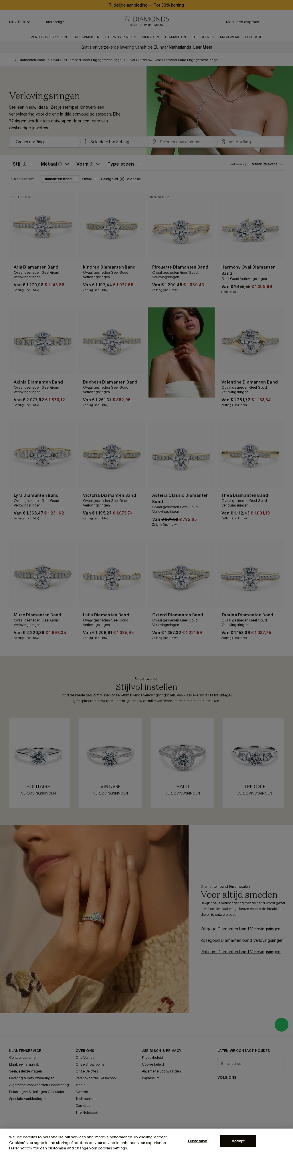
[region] (146, 1141)
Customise (197, 1141)
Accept (238, 1141)
